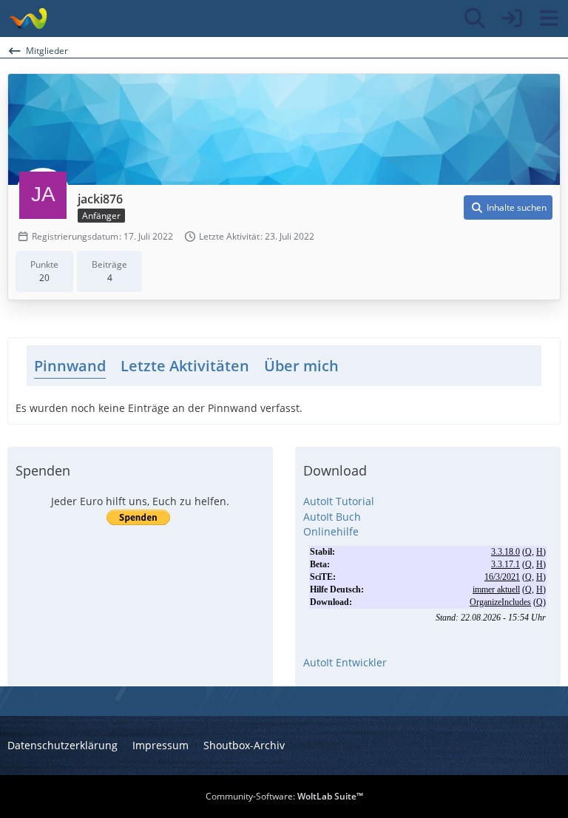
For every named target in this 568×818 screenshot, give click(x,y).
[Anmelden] (512, 18)
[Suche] (475, 18)
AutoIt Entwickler (345, 662)
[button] (508, 207)
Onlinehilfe (331, 531)
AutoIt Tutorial (338, 501)
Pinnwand (70, 366)
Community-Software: (284, 796)
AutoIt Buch (332, 517)
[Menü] (549, 18)
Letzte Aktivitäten (185, 366)
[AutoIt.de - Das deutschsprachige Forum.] (27, 18)
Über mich (301, 366)
